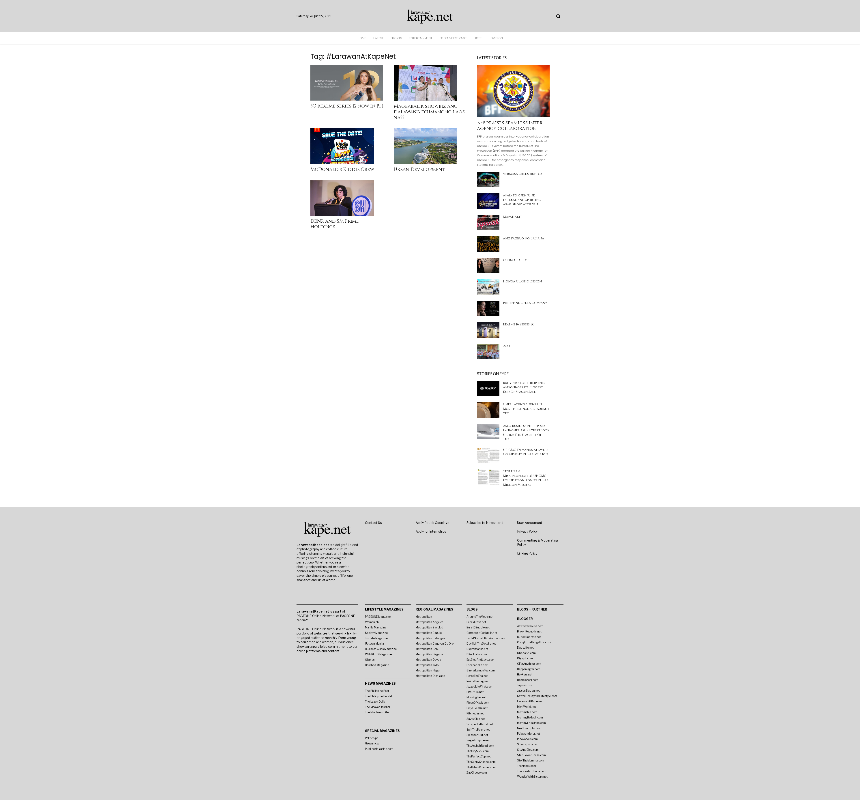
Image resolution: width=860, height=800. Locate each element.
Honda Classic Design (522, 281)
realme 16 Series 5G (519, 324)
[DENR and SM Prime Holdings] (346, 198)
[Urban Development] (430, 146)
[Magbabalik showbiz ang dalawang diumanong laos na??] (430, 83)
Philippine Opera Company (525, 303)
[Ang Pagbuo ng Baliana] (488, 244)
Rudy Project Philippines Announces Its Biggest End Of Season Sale (524, 387)
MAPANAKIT (512, 217)
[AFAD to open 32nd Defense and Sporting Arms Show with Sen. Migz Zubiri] (488, 201)
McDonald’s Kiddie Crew (342, 169)
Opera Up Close (516, 260)
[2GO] (488, 351)
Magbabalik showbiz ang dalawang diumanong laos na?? (429, 112)
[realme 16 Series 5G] (488, 330)
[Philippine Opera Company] (488, 308)
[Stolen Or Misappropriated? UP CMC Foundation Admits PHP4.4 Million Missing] (488, 477)
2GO (506, 346)
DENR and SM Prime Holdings (334, 224)
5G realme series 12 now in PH (346, 106)
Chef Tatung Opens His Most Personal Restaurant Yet (526, 408)
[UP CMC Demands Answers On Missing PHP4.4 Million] (488, 455)
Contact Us (373, 523)
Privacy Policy (527, 531)
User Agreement (529, 523)
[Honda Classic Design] (488, 287)
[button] (558, 16)
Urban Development (419, 169)
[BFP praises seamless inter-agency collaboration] (513, 91)
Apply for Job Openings (432, 523)
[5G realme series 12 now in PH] (346, 83)
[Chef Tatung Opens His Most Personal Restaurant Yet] (488, 410)
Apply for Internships (431, 531)
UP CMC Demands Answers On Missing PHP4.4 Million (525, 452)
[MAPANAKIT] (488, 222)
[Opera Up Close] (488, 265)
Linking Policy (527, 553)
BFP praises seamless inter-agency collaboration (510, 126)
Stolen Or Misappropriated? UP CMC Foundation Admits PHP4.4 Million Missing (525, 478)
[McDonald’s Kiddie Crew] (346, 146)
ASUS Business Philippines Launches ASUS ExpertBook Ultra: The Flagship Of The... (526, 432)
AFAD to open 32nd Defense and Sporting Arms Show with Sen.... (522, 199)
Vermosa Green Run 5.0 (522, 174)
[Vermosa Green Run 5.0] (488, 179)
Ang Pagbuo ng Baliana (523, 238)
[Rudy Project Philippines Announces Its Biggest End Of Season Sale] (488, 388)
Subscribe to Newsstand (485, 523)
